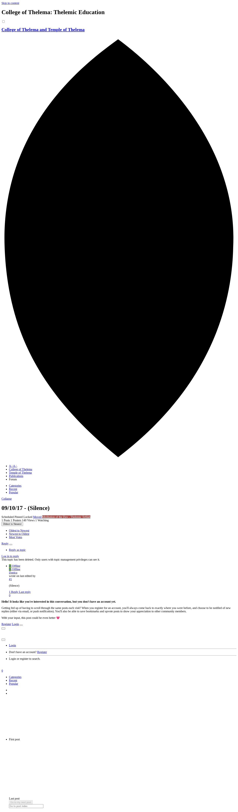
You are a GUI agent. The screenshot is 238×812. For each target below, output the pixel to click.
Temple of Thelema (20, 472)
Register (6, 624)
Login (15, 624)
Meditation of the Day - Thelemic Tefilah (66, 517)
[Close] (21, 625)
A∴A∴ (13, 466)
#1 (10, 579)
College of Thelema (20, 469)
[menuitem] (19, 530)
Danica (13, 572)
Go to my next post (20, 802)
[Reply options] (10, 544)
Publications (16, 476)
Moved (37, 517)
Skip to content (10, 3)
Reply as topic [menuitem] (17, 549)
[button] (6, 498)
